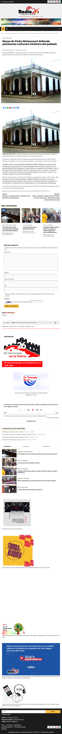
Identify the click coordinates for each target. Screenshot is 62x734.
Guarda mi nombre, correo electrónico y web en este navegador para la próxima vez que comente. (29, 295)
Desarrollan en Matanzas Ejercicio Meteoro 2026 (15, 437)
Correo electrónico (9, 279)
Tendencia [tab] (46, 446)
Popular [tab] (26, 446)
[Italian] (10, 312)
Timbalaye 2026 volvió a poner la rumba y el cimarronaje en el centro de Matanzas (51, 229)
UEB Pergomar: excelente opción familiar (13, 432)
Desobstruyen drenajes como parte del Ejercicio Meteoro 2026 (18, 434)
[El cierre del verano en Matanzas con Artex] (9, 489)
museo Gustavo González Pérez (26, 191)
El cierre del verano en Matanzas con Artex (29, 489)
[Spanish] (14, 312)
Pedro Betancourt (45, 191)
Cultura (4, 38)
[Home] (3, 29)
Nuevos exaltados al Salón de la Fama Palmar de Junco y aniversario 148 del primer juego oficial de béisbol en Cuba (46, 197)
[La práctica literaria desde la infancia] (31, 215)
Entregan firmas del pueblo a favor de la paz (13, 439)
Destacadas (9, 38)
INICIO (3, 725)
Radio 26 (37, 732)
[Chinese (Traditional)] (4, 312)
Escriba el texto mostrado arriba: (21, 302)
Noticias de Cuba (12, 225)
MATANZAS (17, 725)
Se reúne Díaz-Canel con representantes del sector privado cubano (10, 228)
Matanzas (26, 478)
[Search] (60, 28)
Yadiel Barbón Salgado (22, 50)
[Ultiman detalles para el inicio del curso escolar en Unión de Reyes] (9, 480)
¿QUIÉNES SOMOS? (7, 727)
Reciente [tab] (8, 446)
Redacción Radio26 (8, 234)
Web (5, 285)
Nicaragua (37, 191)
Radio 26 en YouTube (14, 429)
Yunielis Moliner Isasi (49, 236)
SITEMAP (4, 729)
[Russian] (13, 312)
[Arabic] (2, 312)
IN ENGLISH (9, 725)
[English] (5, 312)
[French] (7, 312)
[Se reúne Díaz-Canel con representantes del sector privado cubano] (10, 215)
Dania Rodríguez (14, 191)
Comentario (7, 252)
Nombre (6, 272)
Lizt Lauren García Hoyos (29, 232)
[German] (8, 312)
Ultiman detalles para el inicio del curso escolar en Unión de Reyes (36, 480)
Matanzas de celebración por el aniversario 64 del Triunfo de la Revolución (16, 196)
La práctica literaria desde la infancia (29, 228)
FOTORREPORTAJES (20, 727)
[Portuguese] (11, 312)
